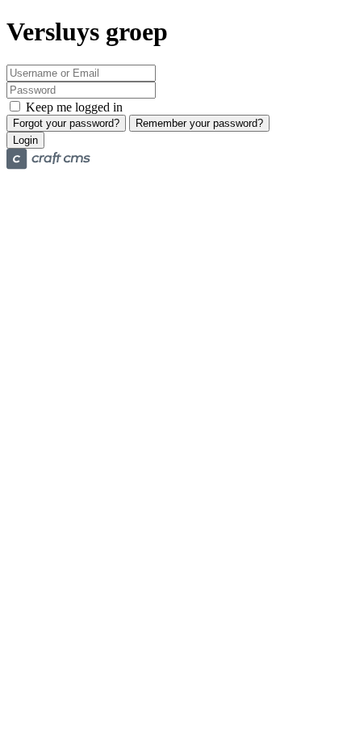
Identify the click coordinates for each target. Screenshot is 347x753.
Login (25, 140)
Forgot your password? (66, 123)
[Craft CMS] (48, 165)
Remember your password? (199, 123)
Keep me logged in (73, 107)
